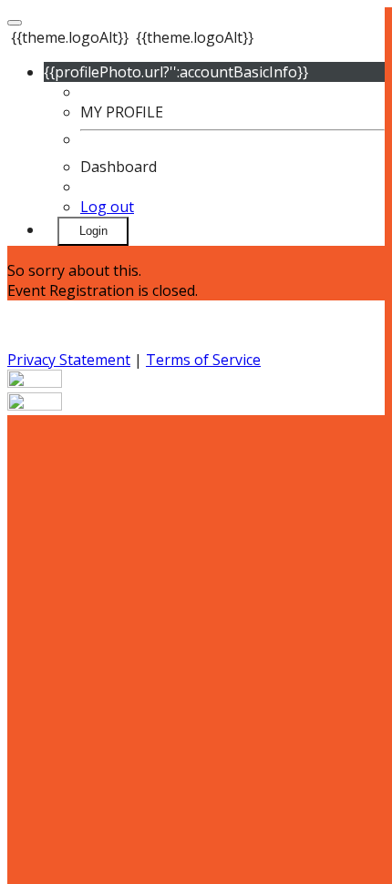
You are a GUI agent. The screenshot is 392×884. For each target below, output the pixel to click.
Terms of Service (203, 360)
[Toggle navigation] (14, 22)
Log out (107, 207)
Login (93, 231)
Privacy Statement (68, 360)
